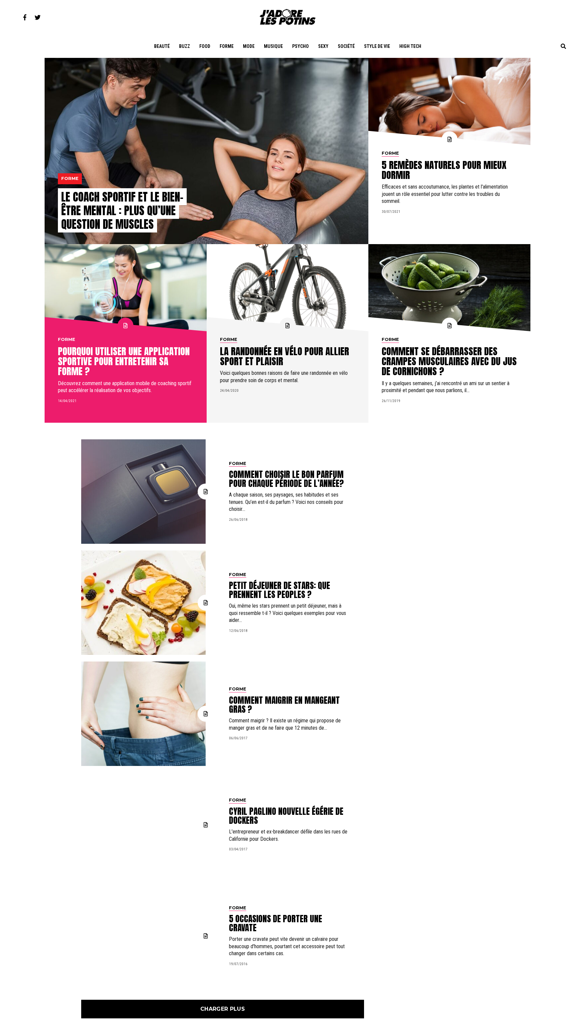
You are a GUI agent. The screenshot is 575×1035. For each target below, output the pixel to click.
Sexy (323, 46)
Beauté (162, 46)
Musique (273, 46)
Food (204, 46)
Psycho (300, 46)
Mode (249, 46)
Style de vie (377, 46)
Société (346, 46)
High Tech (410, 46)
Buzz (184, 46)
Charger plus (222, 1009)
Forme (227, 46)
